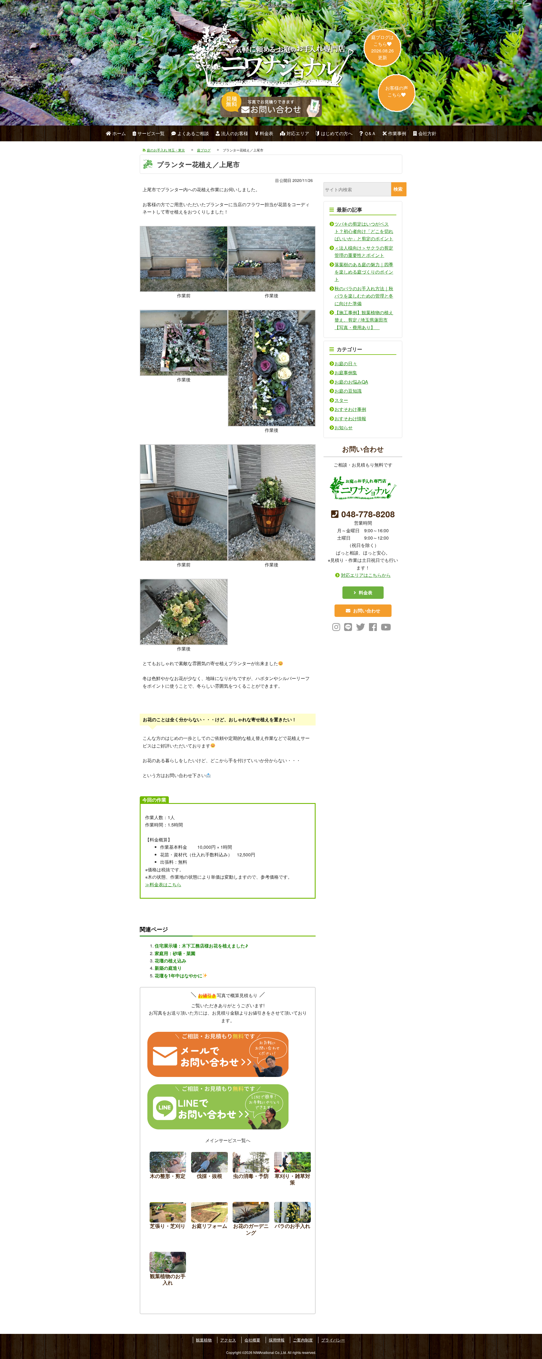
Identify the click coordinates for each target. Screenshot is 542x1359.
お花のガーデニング (251, 1220)
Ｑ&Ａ (370, 133)
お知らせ (344, 427)
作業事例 (397, 133)
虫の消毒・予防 (251, 1170)
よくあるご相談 (193, 133)
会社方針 (427, 133)
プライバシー (333, 1340)
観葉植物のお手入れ (168, 1270)
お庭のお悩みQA (351, 382)
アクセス (228, 1340)
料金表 (266, 133)
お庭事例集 (346, 372)
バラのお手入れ (292, 1220)
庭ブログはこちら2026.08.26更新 (382, 47)
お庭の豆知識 (348, 391)
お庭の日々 (346, 363)
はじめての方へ (337, 133)
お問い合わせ (366, 610)
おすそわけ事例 (350, 409)
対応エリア (298, 133)
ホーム (119, 133)
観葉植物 (204, 1340)
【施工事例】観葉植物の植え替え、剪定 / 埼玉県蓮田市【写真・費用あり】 (364, 320)
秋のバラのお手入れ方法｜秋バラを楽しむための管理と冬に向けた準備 (364, 296)
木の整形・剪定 (168, 1170)
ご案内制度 (303, 1340)
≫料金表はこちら (163, 884)
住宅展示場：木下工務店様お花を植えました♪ (201, 945)
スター (341, 400)
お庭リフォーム (209, 1220)
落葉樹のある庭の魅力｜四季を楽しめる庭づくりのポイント (364, 272)
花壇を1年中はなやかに (178, 975)
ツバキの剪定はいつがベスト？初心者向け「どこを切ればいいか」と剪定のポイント (364, 231)
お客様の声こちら (396, 91)
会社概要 (252, 1340)
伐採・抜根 (209, 1170)
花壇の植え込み (170, 960)
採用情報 (277, 1340)
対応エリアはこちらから (366, 575)
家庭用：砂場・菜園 (175, 953)
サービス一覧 (151, 133)
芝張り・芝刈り (168, 1220)
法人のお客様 (234, 133)
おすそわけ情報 (350, 418)
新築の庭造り (168, 968)
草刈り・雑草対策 (292, 1170)
